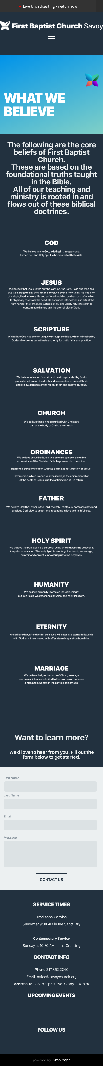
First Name (11, 778)
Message (10, 837)
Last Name (11, 795)
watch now (67, 6)
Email (7, 816)
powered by (51, 1060)
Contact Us (51, 880)
